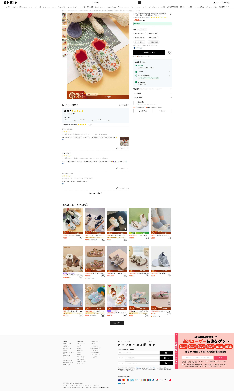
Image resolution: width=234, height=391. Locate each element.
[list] (132, 344)
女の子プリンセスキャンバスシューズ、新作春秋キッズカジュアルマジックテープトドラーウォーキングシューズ (95, 273)
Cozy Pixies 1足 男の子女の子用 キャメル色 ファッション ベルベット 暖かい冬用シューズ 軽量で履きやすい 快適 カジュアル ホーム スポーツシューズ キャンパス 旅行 (73, 275)
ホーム (63, 10)
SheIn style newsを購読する (126, 349)
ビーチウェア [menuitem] (46, 7)
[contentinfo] (145, 380)
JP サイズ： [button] (142, 29)
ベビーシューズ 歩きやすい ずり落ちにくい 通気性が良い (73, 235)
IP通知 (81, 387)
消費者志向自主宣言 (68, 360)
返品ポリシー (80, 350)
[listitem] (73, 225)
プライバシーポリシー (151, 368)
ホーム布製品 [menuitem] (161, 7)
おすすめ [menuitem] (15, 7)
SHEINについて (67, 343)
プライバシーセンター (68, 385)
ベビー (68, 10)
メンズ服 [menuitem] (83, 7)
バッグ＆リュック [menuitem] (111, 7)
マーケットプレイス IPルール (70, 387)
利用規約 (138, 368)
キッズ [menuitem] (96, 7)
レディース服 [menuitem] (37, 7)
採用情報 (65, 350)
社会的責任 (66, 346)
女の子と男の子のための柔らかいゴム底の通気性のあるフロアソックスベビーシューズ (161, 235)
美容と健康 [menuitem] (90, 7)
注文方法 (79, 354)
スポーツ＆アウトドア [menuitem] (211, 7)
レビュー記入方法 (94, 352)
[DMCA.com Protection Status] (123, 383)
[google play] (153, 345)
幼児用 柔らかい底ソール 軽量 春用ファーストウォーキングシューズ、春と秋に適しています (73, 311)
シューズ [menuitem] (102, 7)
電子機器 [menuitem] (182, 7)
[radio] (139, 33)
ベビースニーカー (84, 10)
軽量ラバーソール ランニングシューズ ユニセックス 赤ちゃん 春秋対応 (161, 311)
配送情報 (79, 348)
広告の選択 (96, 387)
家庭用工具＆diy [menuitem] (223, 7)
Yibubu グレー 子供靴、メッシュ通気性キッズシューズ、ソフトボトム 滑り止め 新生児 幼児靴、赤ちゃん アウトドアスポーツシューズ (161, 273)
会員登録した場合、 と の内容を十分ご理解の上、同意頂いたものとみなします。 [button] (204, 362)
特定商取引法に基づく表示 (68, 353)
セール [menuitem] (30, 7)
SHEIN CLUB (66, 364)
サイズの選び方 (80, 359)
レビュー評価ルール (95, 354)
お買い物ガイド (80, 343)
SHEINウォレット (94, 350)
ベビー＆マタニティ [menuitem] (136, 7)
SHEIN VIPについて (82, 361)
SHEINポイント (94, 346)
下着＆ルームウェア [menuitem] (123, 7)
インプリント (88, 387)
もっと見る (117, 323)
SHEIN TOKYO (66, 356)
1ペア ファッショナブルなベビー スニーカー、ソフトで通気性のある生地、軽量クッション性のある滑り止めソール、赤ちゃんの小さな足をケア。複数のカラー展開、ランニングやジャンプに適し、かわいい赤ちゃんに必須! (117, 235)
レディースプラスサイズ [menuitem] (149, 7)
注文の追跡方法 (80, 357)
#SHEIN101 (66, 358)
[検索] (139, 2)
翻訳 (63, 139)
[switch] (90, 124)
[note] (73, 232)
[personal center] (214, 2)
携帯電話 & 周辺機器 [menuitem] (172, 7)
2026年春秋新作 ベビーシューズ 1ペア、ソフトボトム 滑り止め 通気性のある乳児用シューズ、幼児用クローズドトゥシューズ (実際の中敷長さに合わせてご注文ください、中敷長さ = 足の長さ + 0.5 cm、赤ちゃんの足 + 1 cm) (139, 273)
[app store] (150, 345)
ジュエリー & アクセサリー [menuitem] (59, 7)
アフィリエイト (80, 363)
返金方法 (79, 352)
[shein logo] (10, 2)
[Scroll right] (228, 7)
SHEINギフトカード (95, 348)
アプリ (150, 341)
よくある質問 (93, 357)
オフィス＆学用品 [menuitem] (199, 7)
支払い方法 (79, 346)
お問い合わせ (93, 343)
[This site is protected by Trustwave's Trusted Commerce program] (119, 383)
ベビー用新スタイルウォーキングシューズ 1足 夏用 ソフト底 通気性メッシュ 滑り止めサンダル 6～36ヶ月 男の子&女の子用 (95, 311)
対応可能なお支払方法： (124, 376)
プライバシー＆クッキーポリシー (84, 385)
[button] (225, 2)
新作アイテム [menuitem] (23, 7)
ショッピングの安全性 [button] (143, 75)
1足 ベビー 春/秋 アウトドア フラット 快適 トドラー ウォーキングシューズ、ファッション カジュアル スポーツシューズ (117, 273)
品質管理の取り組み (68, 362)
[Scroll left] (226, 7)
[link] (217, 2)
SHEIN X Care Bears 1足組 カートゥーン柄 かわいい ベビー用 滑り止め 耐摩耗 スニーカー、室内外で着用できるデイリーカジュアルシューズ (117, 312)
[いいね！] (117, 148)
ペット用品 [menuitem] (189, 7)
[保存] (169, 52)
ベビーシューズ (75, 10)
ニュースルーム (67, 348)
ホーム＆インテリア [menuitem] (73, 7)
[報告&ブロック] (128, 148)
